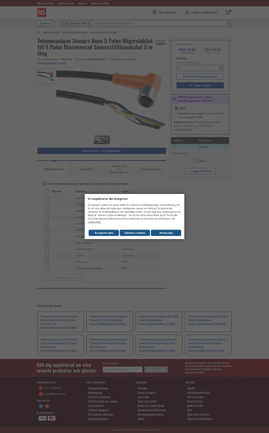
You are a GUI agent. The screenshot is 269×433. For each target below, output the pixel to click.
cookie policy (94, 222)
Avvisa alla (166, 233)
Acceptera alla (104, 233)
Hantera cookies (135, 233)
